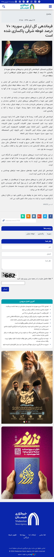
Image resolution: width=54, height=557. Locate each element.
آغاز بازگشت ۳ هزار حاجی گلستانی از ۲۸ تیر (35, 313)
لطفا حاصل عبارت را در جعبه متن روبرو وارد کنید (35, 279)
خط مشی (42, 535)
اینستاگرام (31, 2)
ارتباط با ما (32, 535)
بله (23, 2)
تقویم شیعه (12, 535)
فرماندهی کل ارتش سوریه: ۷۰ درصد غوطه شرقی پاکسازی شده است (28, 31)
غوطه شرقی (30, 233)
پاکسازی (41, 233)
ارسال (5, 289)
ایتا (35, 2)
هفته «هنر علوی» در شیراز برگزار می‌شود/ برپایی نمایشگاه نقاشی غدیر (27, 316)
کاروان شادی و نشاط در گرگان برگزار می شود (35, 310)
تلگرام (39, 2)
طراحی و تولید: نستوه (24, 554)
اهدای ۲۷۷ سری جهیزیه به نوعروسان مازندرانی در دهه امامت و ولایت (27, 306)
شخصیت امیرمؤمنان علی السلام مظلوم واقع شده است (31, 323)
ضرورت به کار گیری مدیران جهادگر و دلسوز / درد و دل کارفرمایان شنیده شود (25, 344)
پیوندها (22, 535)
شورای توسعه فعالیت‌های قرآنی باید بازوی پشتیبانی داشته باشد (29, 320)
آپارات (19, 2)
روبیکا (16, 2)
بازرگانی (26, 537)
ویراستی (27, 2)
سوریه (49, 233)
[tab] (27, 301)
